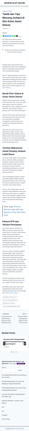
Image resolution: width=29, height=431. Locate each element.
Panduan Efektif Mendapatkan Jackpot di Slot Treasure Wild (22, 318)
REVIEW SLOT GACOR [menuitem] (11, 293)
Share (19, 36)
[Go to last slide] (4, 343)
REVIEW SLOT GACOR (8, 303)
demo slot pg (6, 419)
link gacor (5, 415)
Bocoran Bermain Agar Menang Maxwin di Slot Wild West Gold (7, 318)
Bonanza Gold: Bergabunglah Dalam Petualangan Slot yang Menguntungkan (14, 341)
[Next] (25, 343)
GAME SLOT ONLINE (7, 11)
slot (3, 407)
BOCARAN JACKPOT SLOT (10, 297)
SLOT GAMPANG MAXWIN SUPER (11, 306)
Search (4, 367)
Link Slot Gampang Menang (10, 300)
